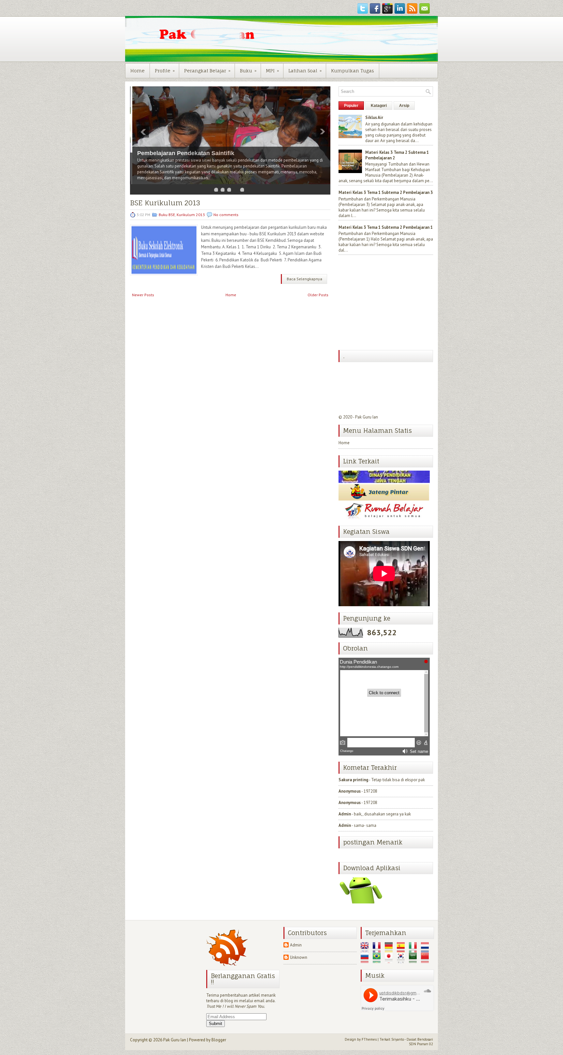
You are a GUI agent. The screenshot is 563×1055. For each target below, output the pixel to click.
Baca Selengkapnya (304, 278)
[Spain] (402, 950)
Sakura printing (353, 780)
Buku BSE (167, 214)
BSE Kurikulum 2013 (165, 202)
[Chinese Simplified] (426, 960)
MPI (272, 70)
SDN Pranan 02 (421, 1044)
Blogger (218, 1040)
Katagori (379, 105)
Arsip (404, 105)
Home (137, 70)
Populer (351, 105)
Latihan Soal (305, 70)
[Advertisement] (387, 303)
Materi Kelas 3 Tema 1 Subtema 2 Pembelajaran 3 (386, 192)
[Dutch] (426, 950)
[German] (390, 950)
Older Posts (318, 294)
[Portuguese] (378, 960)
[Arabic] (414, 960)
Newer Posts (143, 294)
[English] (366, 950)
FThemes (369, 1039)
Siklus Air (374, 117)
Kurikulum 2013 (191, 214)
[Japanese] (390, 960)
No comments (225, 214)
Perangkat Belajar (207, 70)
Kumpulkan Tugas (352, 70)
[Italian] (414, 950)
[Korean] (402, 960)
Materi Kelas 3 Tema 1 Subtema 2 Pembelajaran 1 (386, 227)
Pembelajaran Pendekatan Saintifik (183, 153)
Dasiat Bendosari (420, 1039)
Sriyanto (397, 1039)
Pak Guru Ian (366, 417)
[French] (378, 950)
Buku (248, 70)
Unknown (298, 957)
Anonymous (350, 791)
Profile (165, 70)
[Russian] (366, 960)
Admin (345, 814)
